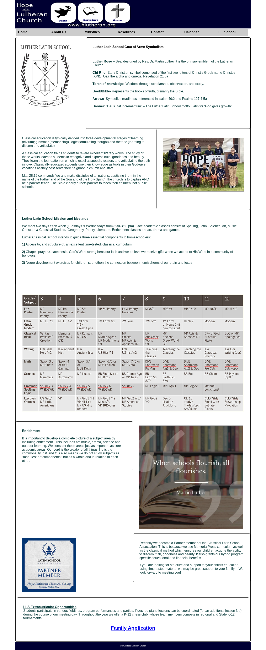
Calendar (191, 32)
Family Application (133, 628)
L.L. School (226, 32)
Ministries (92, 32)
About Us (58, 32)
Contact (157, 32)
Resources (126, 32)
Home (22, 32)
